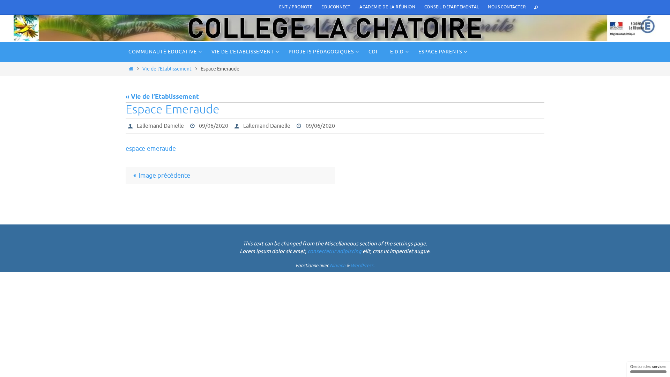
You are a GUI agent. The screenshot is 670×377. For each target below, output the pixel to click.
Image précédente (164, 175)
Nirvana (337, 265)
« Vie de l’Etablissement (162, 97)
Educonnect (335, 7)
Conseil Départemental (451, 7)
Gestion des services (648, 366)
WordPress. (362, 265)
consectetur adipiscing (334, 251)
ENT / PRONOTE (295, 7)
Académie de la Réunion (387, 7)
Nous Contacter (507, 7)
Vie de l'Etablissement (167, 69)
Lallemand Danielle (160, 126)
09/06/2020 (213, 126)
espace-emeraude (151, 149)
